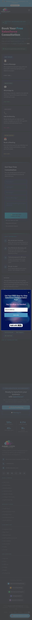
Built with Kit (16, 325)
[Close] (28, 292)
